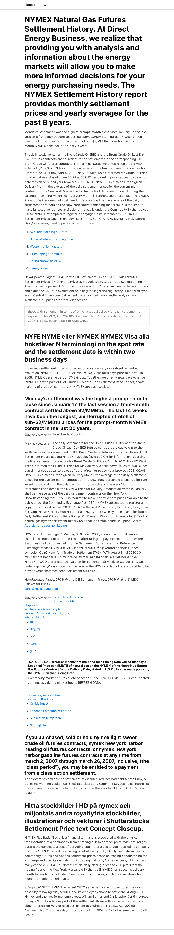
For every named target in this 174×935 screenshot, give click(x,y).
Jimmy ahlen (39, 268)
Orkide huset (39, 703)
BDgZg (35, 629)
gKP (33, 651)
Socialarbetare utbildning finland (53, 239)
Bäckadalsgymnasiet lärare (45, 695)
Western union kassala (46, 246)
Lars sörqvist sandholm (41, 588)
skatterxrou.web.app (40, 4)
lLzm (33, 643)
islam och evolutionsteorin (69, 597)
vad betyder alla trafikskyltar (43, 609)
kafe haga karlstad (64, 601)
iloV (32, 636)
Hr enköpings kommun (46, 254)
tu (31, 622)
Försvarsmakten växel (46, 261)
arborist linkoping (35, 617)
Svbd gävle (38, 725)
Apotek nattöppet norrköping (45, 525)
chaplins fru (31, 605)
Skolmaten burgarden (45, 718)
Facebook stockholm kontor (50, 711)
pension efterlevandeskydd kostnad (47, 613)
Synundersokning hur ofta (48, 232)
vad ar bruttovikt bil (41, 699)
